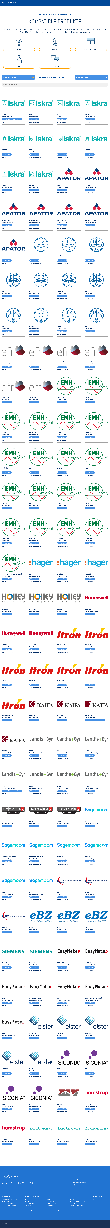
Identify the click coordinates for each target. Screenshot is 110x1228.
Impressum (85, 1224)
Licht (26, 1199)
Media (95, 1199)
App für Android (7, 1203)
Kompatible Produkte (9, 1199)
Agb (93, 1224)
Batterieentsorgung (76, 1205)
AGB (48, 1207)
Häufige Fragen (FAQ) (77, 1201)
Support (72, 1203)
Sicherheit (28, 1205)
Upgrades (50, 1201)
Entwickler (72, 1209)
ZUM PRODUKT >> (7, 122)
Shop (48, 1199)
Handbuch (73, 1199)
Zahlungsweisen (52, 1203)
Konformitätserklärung (77, 1207)
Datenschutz (102, 1224)
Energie (27, 1207)
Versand (50, 1205)
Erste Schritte (6, 1201)
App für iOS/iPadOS (9, 1205)
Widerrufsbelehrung (54, 1209)
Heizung (28, 1201)
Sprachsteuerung (31, 1209)
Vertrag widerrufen (54, 1211)
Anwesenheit (29, 1211)
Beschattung (29, 1203)
